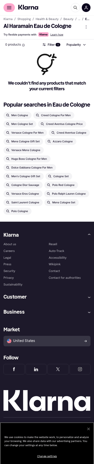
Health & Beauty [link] (47, 19)
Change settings (47, 456)
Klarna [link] (7, 19)
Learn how (56, 34)
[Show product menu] (86, 27)
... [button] (79, 19)
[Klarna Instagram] (80, 369)
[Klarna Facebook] (14, 369)
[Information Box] (23, 45)
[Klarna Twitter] (58, 369)
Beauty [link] (68, 19)
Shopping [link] (24, 19)
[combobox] (76, 44)
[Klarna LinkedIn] (36, 369)
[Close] (88, 429)
